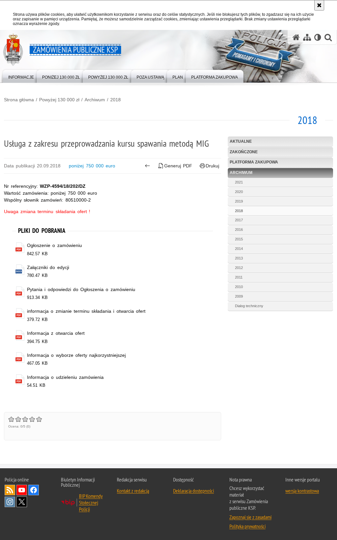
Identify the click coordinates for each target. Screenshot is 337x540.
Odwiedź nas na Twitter (21, 502)
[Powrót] (147, 165)
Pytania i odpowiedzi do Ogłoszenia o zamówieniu (81, 289)
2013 (239, 258)
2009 (239, 296)
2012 (239, 268)
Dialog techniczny (249, 306)
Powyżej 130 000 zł (59, 99)
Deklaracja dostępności (193, 490)
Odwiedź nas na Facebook (33, 490)
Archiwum (95, 99)
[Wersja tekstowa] (317, 37)
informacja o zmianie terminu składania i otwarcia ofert (86, 311)
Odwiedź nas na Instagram (10, 502)
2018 (115, 99)
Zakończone (244, 152)
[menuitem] (21, 76)
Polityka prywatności (247, 526)
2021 (239, 182)
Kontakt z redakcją (133, 490)
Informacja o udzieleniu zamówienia (65, 377)
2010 (239, 287)
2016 (239, 230)
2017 (239, 220)
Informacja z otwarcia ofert (56, 333)
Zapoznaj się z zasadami (250, 517)
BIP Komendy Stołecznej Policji (91, 502)
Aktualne (241, 141)
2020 (239, 192)
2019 (239, 201)
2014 (239, 249)
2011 (239, 277)
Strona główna (19, 99)
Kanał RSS (10, 490)
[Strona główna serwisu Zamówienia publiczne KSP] (296, 37)
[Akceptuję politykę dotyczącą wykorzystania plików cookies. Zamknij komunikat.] (319, 5)
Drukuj (212, 165)
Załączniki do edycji (48, 267)
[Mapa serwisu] (307, 37)
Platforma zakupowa (254, 162)
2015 (239, 239)
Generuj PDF (178, 165)
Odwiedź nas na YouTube (21, 490)
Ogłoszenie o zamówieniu (54, 245)
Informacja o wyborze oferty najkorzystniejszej (76, 355)
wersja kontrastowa (302, 490)
